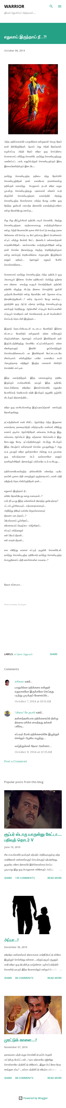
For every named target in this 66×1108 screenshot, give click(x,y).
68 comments (24, 1078)
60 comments (24, 978)
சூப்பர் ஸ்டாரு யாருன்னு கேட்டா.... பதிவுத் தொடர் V (33, 837)
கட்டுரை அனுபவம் (23, 654)
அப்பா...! (11, 940)
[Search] (51, 6)
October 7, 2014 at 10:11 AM (33, 701)
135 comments (25, 878)
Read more (55, 878)
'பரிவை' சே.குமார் (25, 712)
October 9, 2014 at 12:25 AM (33, 752)
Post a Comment (15, 761)
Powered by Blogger (35, 1098)
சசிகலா (19, 681)
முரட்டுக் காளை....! (20, 1040)
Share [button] (54, 654)
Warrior (14, 6)
